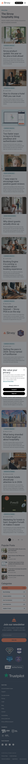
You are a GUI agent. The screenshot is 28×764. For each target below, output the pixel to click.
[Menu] (25, 3)
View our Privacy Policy (8, 381)
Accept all (14, 389)
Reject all (14, 393)
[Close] (24, 369)
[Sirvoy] (5, 3)
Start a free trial (19, 2)
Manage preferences (14, 385)
